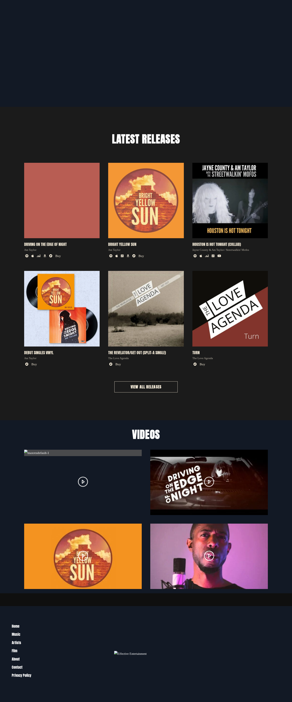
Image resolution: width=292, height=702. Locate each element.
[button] (146, 386)
